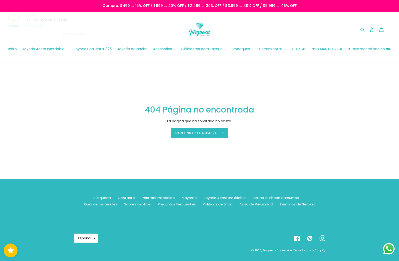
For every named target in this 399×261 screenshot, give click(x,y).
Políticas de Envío (218, 204)
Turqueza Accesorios (277, 250)
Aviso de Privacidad (256, 204)
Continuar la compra (196, 133)
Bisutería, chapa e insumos (276, 197)
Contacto (126, 197)
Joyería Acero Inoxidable (225, 197)
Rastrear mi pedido (158, 197)
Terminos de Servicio (297, 204)
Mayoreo (189, 197)
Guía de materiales (100, 204)
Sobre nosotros (137, 204)
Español (84, 238)
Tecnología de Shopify (309, 250)
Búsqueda (102, 197)
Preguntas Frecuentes (177, 204)
